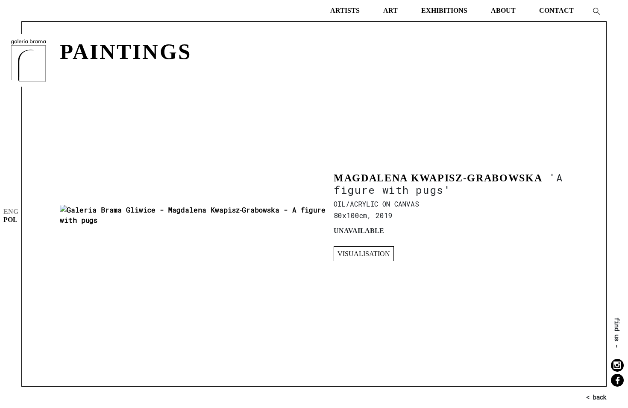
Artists (345, 10)
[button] (596, 10)
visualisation (363, 253)
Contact (556, 10)
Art (390, 10)
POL (10, 219)
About (503, 10)
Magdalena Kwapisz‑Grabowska (438, 178)
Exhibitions (444, 10)
